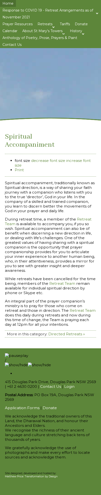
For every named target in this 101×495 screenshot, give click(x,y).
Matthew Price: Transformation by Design (31, 476)
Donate (50, 407)
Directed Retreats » (66, 334)
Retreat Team (62, 283)
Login (69, 386)
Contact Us (50, 386)
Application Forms (22, 407)
